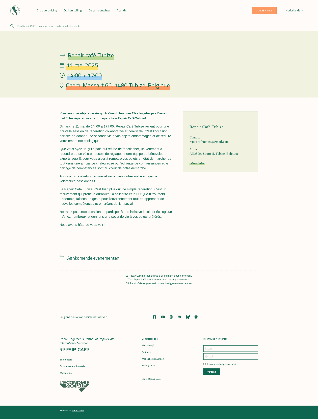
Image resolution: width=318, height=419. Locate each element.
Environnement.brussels (72, 366)
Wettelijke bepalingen (153, 358)
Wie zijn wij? (148, 345)
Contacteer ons (150, 338)
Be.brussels (66, 359)
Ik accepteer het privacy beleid (222, 364)
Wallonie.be (66, 373)
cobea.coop (78, 410)
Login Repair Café (151, 379)
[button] (154, 317)
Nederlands (293, 10)
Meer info (197, 163)
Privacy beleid (149, 365)
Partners (146, 352)
